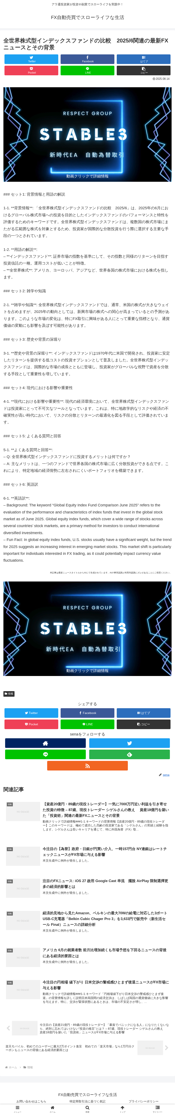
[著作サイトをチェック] (45, 743)
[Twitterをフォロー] (129, 743)
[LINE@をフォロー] (45, 754)
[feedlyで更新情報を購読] (129, 754)
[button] (144, 70)
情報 (10, 693)
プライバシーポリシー (144, 1101)
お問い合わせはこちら (31, 1101)
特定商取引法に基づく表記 (87, 1101)
